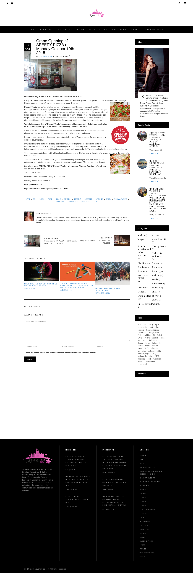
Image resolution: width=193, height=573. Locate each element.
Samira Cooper (45, 56)
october (88, 199)
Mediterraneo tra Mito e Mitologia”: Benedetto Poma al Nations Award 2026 (77, 480)
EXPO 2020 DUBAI (143, 277)
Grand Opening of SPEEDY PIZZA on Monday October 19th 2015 (55, 46)
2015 (34, 199)
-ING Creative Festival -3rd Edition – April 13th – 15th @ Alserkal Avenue (157, 139)
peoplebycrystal (144, 353)
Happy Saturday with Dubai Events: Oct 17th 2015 (95, 241)
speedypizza (86, 202)
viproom (141, 359)
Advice (141, 235)
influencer (153, 340)
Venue (155, 303)
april (157, 325)
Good (145, 340)
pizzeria (60, 202)
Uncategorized (145, 303)
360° (139, 325)
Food (65, 56)
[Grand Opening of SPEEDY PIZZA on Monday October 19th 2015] (50, 71)
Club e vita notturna (157, 255)
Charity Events (159, 246)
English (58, 56)
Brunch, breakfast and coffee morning (144, 250)
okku (159, 351)
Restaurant (72, 202)
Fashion (156, 275)
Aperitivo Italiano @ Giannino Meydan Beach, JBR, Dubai (114, 482)
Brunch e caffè (159, 239)
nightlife (154, 348)
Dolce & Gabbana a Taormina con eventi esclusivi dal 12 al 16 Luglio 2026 (75, 460)
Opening (99, 199)
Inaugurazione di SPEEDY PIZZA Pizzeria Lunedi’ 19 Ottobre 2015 (60, 242)
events (147, 338)
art (151, 327)
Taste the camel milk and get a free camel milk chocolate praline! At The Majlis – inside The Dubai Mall (114, 462)
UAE (96, 202)
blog (140, 239)
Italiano (141, 287)
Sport (155, 295)
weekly (140, 361)
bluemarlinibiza (152, 330)
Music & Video (144, 295)
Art (153, 235)
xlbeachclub (142, 364)
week (149, 359)
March (140, 346)
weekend (157, 359)
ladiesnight (156, 343)
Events (141, 271)
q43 (154, 353)
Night (147, 348)
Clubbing (142, 263)
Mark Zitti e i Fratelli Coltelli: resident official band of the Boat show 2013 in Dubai (114, 500)
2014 (145, 325)
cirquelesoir (154, 332)
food (50, 199)
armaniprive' (143, 327)
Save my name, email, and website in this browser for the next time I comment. (61, 352)
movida (155, 346)
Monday (77, 199)
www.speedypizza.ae (33, 184)
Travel (155, 299)
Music (155, 291)
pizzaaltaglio (120, 199)
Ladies (147, 343)
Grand (58, 199)
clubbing (147, 335)
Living (141, 291)
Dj (154, 335)
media (147, 346)
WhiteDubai (150, 361)
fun (139, 340)
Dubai (42, 199)
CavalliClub (142, 332)
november (142, 351)
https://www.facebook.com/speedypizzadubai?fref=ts (46, 188)
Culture (155, 263)
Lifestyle (156, 287)
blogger (141, 330)
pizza (108, 199)
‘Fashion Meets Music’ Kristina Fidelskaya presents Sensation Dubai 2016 (157, 167)
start (151, 356)
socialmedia (142, 356)
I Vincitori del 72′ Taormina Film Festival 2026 (76, 499)
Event (140, 338)
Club (140, 335)
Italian (67, 199)
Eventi (155, 267)
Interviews (157, 283)
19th (28, 199)
